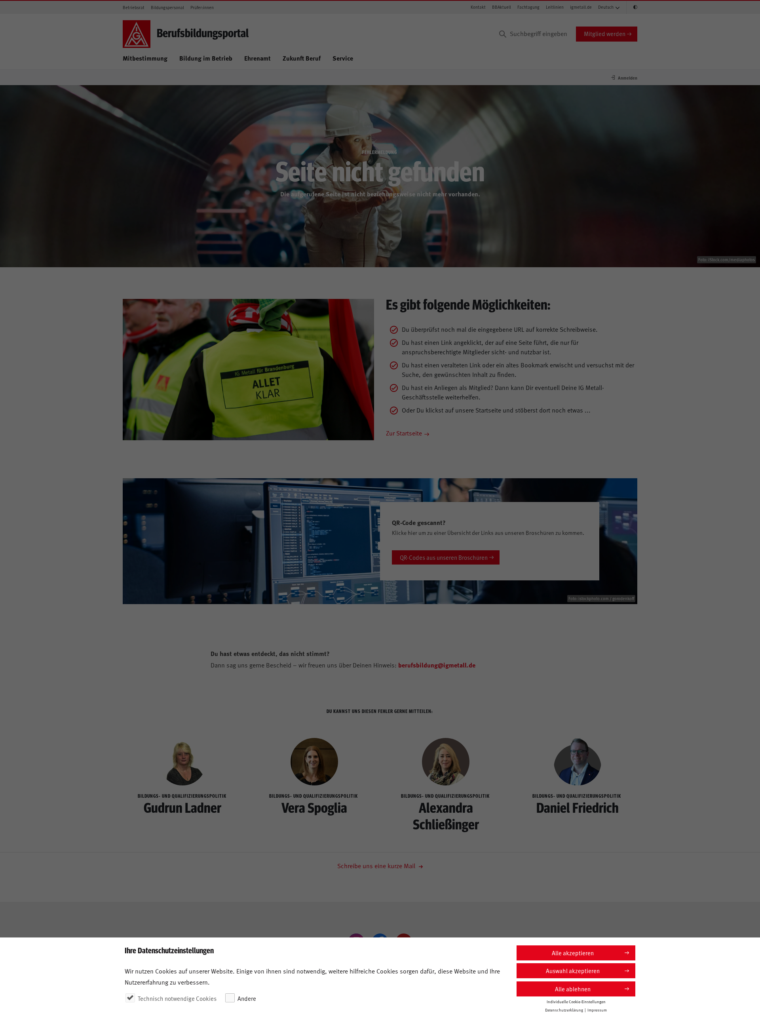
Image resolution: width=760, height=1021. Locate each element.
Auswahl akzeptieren (573, 970)
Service (342, 58)
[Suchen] (502, 34)
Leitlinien (555, 7)
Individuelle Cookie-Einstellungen (576, 1001)
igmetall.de (581, 7)
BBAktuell (501, 7)
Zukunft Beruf (302, 58)
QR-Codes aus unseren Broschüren (444, 557)
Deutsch (606, 7)
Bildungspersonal (167, 7)
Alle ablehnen (573, 989)
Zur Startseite (404, 432)
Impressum (597, 1010)
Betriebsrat (133, 7)
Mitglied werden (604, 33)
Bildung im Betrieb (205, 58)
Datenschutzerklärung (564, 1010)
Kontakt (478, 7)
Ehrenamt (257, 58)
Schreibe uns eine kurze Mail (377, 865)
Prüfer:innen (202, 7)
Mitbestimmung (145, 58)
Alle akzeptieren (573, 953)
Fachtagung (528, 7)
